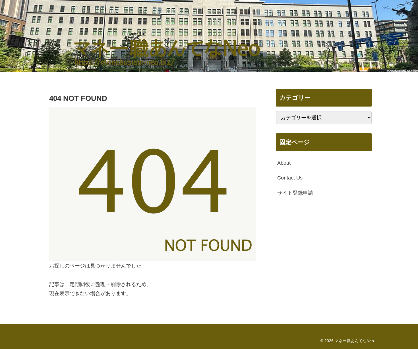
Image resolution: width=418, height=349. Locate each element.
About (284, 163)
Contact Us (290, 178)
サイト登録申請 (295, 193)
